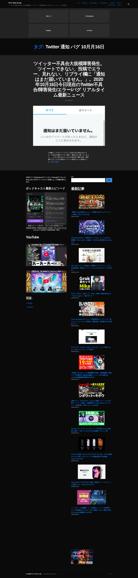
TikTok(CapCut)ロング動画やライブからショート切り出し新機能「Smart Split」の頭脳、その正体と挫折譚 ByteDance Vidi (91, 240)
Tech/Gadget (93, 3)
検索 (72, 176)
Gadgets (48, 30)
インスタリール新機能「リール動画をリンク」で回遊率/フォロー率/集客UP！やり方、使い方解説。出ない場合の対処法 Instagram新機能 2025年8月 (91, 510)
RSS (57, 230)
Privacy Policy (112, 5)
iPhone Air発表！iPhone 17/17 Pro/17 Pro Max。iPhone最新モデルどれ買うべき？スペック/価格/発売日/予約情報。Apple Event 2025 (91, 456)
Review (119, 3)
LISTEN (43, 230)
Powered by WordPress (49, 574)
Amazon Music (31, 227)
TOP (78, 3)
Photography (103, 3)
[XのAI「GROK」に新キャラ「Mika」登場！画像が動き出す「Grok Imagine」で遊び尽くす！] (91, 283)
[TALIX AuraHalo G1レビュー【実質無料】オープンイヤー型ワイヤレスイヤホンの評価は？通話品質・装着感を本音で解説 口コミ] (91, 309)
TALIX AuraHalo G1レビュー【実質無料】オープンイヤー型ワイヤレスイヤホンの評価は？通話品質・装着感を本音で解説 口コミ (91, 321)
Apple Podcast (42, 227)
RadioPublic (51, 230)
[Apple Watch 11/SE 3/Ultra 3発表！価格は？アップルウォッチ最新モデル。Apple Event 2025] (91, 472)
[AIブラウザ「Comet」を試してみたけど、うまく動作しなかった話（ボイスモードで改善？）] (92, 337)
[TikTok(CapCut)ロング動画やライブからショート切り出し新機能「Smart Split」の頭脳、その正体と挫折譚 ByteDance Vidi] (91, 227)
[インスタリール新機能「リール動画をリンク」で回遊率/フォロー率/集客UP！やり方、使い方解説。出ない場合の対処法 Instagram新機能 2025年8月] (91, 497)
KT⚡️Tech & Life (15, 3)
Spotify (50, 227)
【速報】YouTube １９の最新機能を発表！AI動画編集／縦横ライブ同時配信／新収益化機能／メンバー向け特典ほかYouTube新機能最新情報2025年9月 (91, 375)
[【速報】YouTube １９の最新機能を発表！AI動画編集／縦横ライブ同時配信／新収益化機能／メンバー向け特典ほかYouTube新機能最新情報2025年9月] (91, 362)
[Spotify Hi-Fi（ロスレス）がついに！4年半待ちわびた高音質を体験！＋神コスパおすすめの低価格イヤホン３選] (91, 418)
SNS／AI (48, 16)
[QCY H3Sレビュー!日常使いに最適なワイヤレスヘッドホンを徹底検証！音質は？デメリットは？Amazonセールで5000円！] (92, 255)
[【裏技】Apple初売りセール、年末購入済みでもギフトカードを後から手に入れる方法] (92, 201)
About (119, 5)
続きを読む (55, 161)
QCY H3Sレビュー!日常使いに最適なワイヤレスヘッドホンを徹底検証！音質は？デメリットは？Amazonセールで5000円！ (91, 268)
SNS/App (84, 3)
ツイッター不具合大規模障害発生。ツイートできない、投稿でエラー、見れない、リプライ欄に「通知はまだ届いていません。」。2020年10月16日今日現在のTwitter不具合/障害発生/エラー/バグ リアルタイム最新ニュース (69, 79)
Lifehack (112, 3)
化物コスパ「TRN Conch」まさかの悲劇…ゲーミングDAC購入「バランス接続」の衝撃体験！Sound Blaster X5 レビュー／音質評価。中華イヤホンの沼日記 (91, 403)
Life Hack (89, 30)
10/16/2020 (70, 100)
